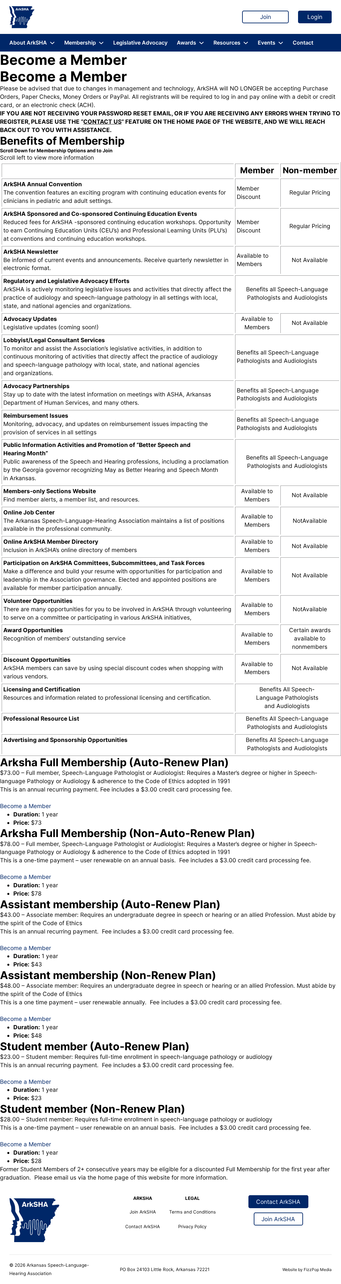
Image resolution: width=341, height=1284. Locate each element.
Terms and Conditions (192, 1211)
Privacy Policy (192, 1226)
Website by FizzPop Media (307, 1269)
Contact (303, 43)
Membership (80, 43)
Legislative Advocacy (140, 43)
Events (266, 43)
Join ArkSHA (143, 1211)
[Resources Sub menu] (245, 43)
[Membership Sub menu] (101, 43)
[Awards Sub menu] (201, 43)
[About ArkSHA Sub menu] (52, 43)
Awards (186, 43)
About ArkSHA (28, 43)
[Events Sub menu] (280, 43)
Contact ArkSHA (142, 1226)
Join (265, 16)
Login (314, 16)
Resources (226, 43)
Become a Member (25, 805)
